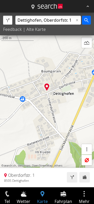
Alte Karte (36, 29)
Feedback (12, 29)
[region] (47, 100)
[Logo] (50, 6)
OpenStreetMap (42, 165)
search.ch (10, 165)
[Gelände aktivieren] (86, 42)
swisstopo (24, 165)
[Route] (72, 177)
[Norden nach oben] (86, 55)
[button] (46, 87)
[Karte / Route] (32, 7)
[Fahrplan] (84, 177)
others (58, 165)
